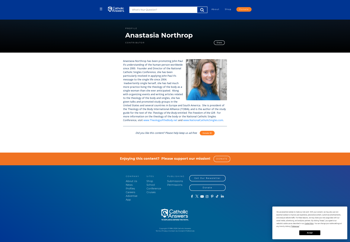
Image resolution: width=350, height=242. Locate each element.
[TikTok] (217, 196)
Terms (158, 231)
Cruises (151, 192)
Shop (228, 9)
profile (131, 28)
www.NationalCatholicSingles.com (203, 120)
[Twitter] (196, 196)
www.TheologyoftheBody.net (160, 120)
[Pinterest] (212, 196)
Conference (154, 188)
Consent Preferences (186, 231)
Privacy (164, 231)
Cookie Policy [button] (309, 223)
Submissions (175, 181)
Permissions (174, 184)
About (215, 9)
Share (219, 42)
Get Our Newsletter (207, 178)
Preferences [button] (295, 226)
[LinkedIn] (222, 196)
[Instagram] (207, 196)
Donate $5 (207, 133)
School (151, 184)
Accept (310, 233)
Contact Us (173, 231)
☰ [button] (101, 9)
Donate (244, 9)
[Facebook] (191, 196)
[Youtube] (202, 196)
